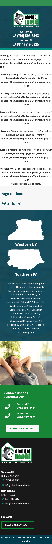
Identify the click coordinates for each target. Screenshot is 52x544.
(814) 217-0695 (27, 44)
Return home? (11, 203)
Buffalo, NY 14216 (10, 476)
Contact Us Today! (21, 428)
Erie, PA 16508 (8, 494)
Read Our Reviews (16, 524)
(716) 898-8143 (27, 36)
